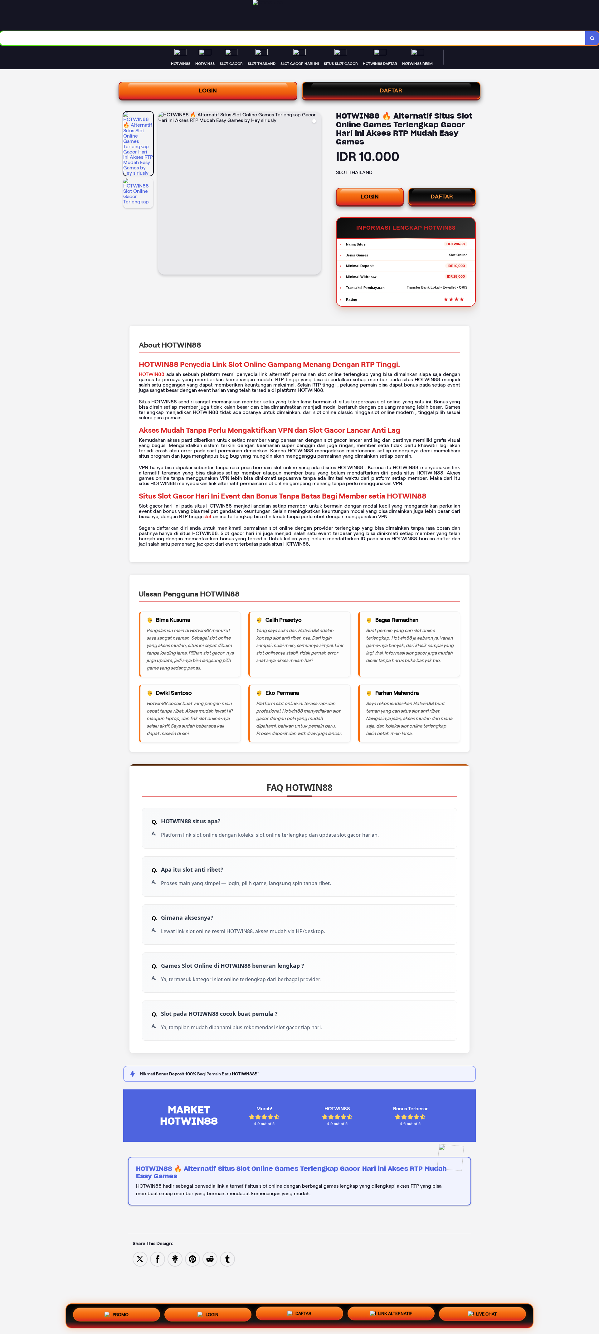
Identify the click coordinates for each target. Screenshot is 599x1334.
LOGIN (208, 90)
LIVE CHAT (486, 1315)
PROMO (121, 1313)
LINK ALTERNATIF (395, 1315)
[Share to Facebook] (157, 1258)
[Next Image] (316, 194)
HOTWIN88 (151, 374)
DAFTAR (391, 90)
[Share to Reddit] (209, 1258)
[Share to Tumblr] (227, 1258)
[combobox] (293, 38)
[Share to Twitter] (140, 1258)
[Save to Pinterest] (192, 1258)
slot (207, 516)
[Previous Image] (163, 194)
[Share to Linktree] (175, 1258)
